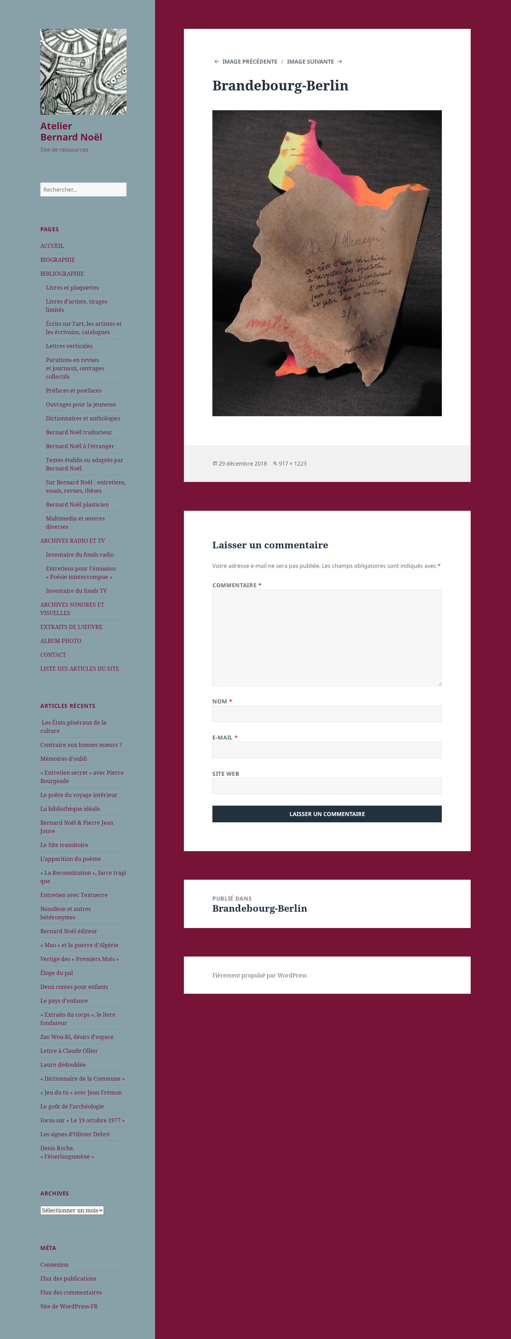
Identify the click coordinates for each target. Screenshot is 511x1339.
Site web (225, 773)
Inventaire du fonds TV (76, 591)
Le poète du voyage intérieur (78, 795)
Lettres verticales (69, 346)
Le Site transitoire (64, 845)
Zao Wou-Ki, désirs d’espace (77, 1037)
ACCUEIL (52, 246)
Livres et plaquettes (72, 287)
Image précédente (249, 61)
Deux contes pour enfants (74, 987)
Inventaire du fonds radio (80, 554)
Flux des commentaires (71, 1292)
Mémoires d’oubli (63, 759)
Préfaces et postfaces (74, 390)
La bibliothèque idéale (70, 809)
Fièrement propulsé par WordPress (259, 975)
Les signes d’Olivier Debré (75, 1134)
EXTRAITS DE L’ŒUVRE (71, 627)
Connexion (54, 1264)
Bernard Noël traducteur (79, 432)
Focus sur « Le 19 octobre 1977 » (82, 1120)
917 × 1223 (293, 463)
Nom (222, 701)
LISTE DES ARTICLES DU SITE (79, 668)
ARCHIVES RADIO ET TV (72, 541)
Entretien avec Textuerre (74, 895)
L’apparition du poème (70, 859)
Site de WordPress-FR (69, 1306)
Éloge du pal (56, 973)
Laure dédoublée (63, 1064)
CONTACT (53, 655)
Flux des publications (68, 1278)
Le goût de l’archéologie (72, 1106)
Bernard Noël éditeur (68, 931)
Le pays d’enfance (64, 1001)
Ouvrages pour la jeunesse (81, 404)
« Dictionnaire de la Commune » (82, 1078)
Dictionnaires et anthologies (83, 418)
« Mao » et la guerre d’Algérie (79, 945)
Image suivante (310, 61)
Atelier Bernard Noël (71, 131)
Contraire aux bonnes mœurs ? (81, 745)
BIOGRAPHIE (57, 260)
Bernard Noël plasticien (77, 504)
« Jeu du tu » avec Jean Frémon (81, 1092)
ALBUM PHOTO (60, 641)
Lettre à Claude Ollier (69, 1051)
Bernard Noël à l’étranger (80, 446)
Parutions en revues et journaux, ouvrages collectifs (75, 368)
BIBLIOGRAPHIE (62, 273)
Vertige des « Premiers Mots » (79, 959)
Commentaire (236, 585)
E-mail (225, 737)
